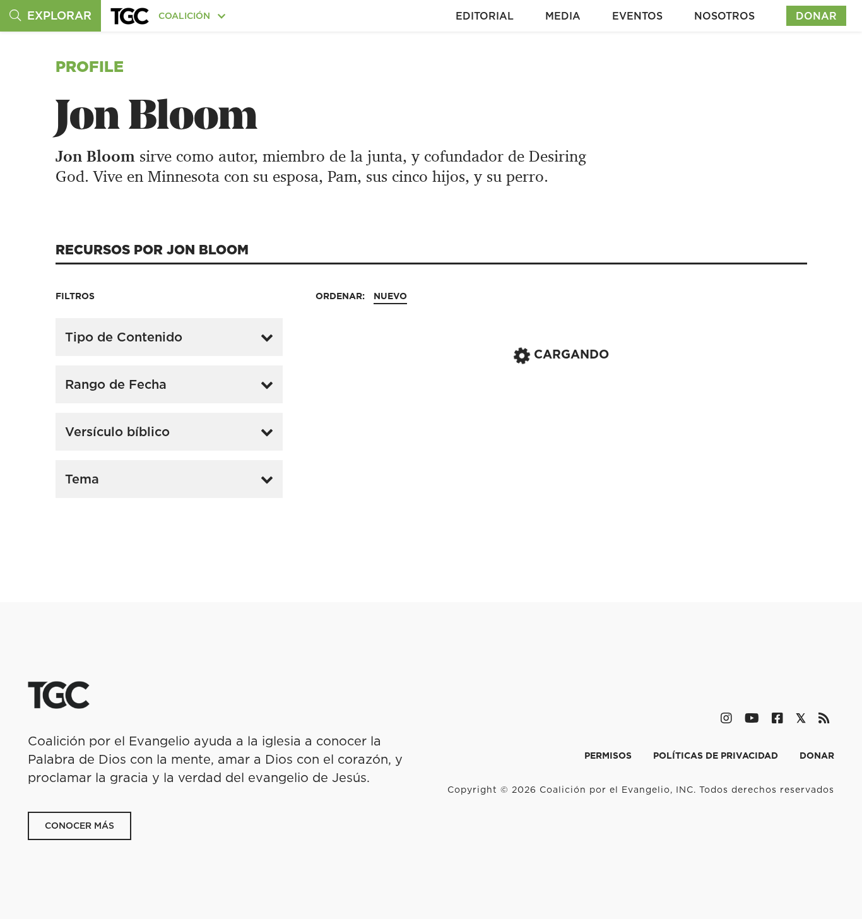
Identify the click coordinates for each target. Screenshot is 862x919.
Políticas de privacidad (717, 755)
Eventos (637, 16)
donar (817, 755)
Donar (816, 16)
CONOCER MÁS (79, 825)
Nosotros (724, 16)
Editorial (485, 16)
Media (563, 16)
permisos (609, 755)
